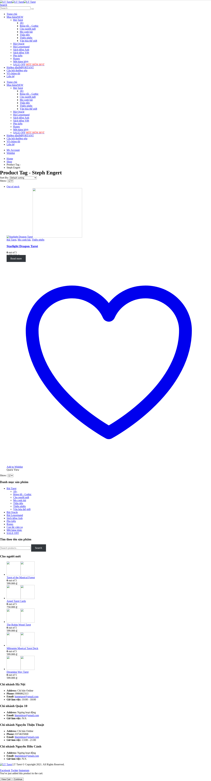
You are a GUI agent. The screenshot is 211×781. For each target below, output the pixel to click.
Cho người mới (28, 28)
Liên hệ (11, 76)
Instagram (24, 770)
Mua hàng (15, 17)
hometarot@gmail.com (26, 696)
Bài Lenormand (21, 46)
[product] (109, 568)
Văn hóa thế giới (28, 40)
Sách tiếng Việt (21, 52)
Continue (18, 779)
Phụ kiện (17, 55)
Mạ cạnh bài (26, 31)
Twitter (14, 770)
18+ (22, 22)
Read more (16, 258)
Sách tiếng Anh (21, 49)
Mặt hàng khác (21, 61)
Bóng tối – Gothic (29, 25)
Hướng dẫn (20, 67)
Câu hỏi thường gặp (17, 70)
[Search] (32, 8)
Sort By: (4, 177)
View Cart (6, 779)
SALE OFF (29, 64)
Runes (16, 58)
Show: (3, 180)
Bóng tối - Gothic (22, 494)
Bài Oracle (18, 43)
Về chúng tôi (13, 73)
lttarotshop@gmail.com (27, 715)
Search (38, 547)
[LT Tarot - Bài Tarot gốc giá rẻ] (18, 1)
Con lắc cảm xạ (15, 527)
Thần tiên (25, 34)
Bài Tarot (18, 19)
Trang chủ (12, 14)
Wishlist (11, 153)
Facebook (5, 770)
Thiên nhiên (26, 37)
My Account (13, 150)
